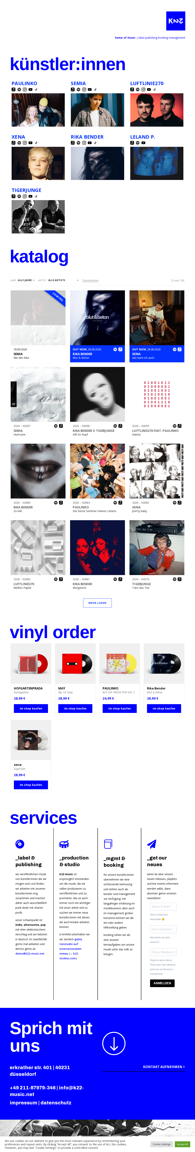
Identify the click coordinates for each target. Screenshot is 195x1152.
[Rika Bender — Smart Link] (97, 163)
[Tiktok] (36, 89)
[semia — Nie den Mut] (38, 317)
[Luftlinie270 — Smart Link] (156, 109)
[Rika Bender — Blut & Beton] (97, 317)
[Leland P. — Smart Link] (156, 163)
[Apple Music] (13, 89)
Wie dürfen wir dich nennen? (160, 939)
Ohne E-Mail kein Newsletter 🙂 (159, 917)
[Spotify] (19, 89)
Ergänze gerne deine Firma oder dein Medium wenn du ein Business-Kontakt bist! (162, 967)
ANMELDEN (162, 983)
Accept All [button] (182, 1144)
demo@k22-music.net (29, 953)
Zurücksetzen (90, 280)
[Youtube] (30, 89)
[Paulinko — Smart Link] (38, 109)
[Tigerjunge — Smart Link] (38, 216)
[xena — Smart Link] (38, 163)
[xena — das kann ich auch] (156, 317)
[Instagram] (25, 89)
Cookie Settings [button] (162, 1144)
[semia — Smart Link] (97, 110)
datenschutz (56, 1102)
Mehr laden (97, 603)
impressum (23, 1102)
